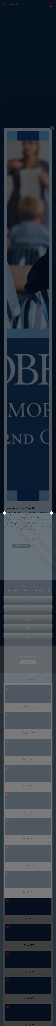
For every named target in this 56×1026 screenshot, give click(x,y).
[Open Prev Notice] (4, 513)
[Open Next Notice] (51, 513)
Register (11, 522)
